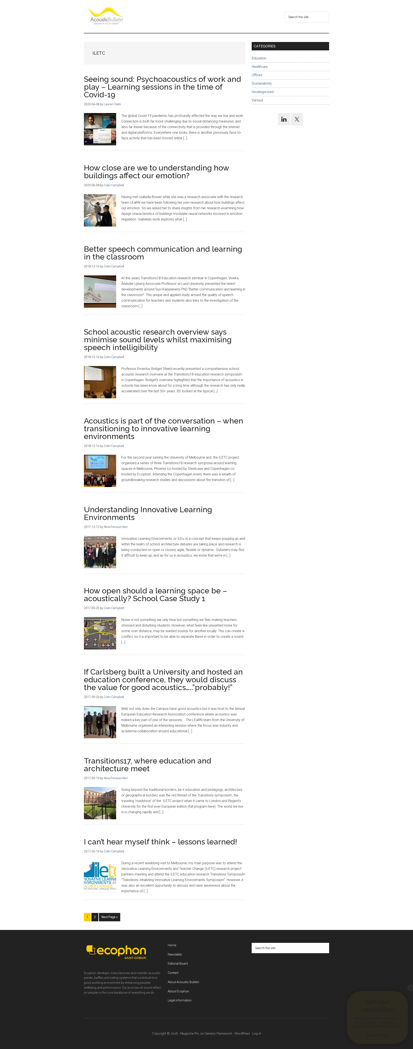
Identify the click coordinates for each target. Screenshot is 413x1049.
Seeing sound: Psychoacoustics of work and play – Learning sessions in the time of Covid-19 (162, 86)
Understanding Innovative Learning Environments (148, 513)
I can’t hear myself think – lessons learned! (160, 841)
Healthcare (260, 67)
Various (257, 100)
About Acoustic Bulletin (183, 982)
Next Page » (109, 918)
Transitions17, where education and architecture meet (147, 764)
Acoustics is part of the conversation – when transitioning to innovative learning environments (163, 428)
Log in (256, 1033)
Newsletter (175, 954)
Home (172, 945)
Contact (173, 973)
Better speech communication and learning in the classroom (163, 252)
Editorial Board (178, 963)
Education (259, 58)
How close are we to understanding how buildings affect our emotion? (156, 171)
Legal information (180, 1000)
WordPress (242, 1033)
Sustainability (262, 83)
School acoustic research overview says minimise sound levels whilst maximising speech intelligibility (158, 339)
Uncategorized (263, 92)
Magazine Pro (189, 1033)
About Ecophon (178, 991)
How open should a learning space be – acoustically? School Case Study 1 (155, 594)
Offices (257, 75)
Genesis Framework (218, 1033)
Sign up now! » (377, 1035)
